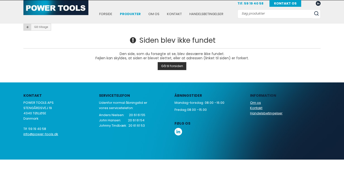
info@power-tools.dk (40, 134)
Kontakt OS (285, 3)
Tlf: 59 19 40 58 (250, 3)
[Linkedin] (318, 3)
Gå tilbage (41, 27)
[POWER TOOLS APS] (55, 7)
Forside (105, 14)
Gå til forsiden (172, 66)
